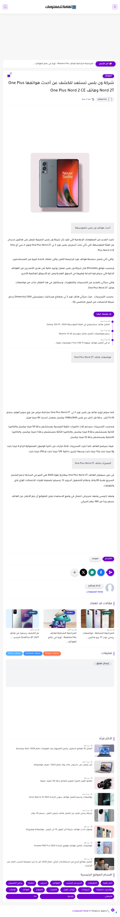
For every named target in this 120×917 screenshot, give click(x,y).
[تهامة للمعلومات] (60, 6)
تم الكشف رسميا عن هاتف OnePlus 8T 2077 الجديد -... (24, 635)
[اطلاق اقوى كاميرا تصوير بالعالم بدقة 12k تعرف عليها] (104, 783)
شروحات (86, 890)
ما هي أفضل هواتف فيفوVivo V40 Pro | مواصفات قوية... (82, 343)
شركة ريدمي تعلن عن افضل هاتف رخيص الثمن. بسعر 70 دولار (61, 813)
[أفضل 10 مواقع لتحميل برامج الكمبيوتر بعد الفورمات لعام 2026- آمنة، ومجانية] (104, 750)
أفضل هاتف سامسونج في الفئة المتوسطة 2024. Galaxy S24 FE (78, 325)
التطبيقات (92, 883)
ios (35, 896)
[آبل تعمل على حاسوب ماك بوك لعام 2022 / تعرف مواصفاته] (104, 767)
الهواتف (108, 76)
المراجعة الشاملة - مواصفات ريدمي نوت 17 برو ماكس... (98, 635)
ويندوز (70, 896)
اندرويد (43, 883)
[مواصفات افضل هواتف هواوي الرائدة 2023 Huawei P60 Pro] (104, 848)
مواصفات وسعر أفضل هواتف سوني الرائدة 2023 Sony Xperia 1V (60, 797)
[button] (101, 572)
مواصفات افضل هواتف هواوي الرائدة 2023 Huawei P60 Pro (63, 846)
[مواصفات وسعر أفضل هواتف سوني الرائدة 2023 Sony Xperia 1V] (104, 799)
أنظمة (31, 883)
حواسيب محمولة (104, 890)
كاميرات (53, 890)
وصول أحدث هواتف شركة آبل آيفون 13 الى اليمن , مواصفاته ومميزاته (59, 830)
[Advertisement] (60, 37)
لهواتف (26, 890)
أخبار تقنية (107, 883)
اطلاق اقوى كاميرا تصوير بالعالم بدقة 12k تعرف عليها (66, 781)
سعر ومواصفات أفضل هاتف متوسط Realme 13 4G (84, 334)
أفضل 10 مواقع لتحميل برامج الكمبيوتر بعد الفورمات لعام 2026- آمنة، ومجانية (54, 749)
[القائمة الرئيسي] (115, 7)
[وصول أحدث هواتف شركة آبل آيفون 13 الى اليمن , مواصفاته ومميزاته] (104, 831)
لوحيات (12, 890)
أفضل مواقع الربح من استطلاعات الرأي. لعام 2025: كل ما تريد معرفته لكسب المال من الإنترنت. (49, 864)
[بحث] (5, 7)
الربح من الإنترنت (74, 883)
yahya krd (102, 99)
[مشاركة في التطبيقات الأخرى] (74, 572)
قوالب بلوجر (69, 890)
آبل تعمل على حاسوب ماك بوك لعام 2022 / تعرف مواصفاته (63, 765)
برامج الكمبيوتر (15, 883)
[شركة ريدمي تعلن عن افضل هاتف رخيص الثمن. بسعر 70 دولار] (104, 815)
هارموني (108, 896)
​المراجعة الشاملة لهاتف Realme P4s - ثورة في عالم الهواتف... (63, 64)
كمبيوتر (39, 890)
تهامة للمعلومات (94, 592)
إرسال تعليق (102, 664)
